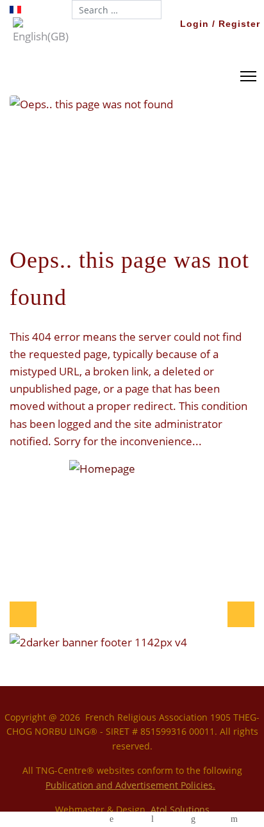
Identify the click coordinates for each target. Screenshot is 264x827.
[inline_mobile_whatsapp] (111, 819)
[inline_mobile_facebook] (30, 819)
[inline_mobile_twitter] (71, 819)
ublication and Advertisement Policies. (133, 785)
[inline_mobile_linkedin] (193, 819)
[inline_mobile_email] (233, 819)
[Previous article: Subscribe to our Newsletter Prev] (23, 614)
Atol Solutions (180, 809)
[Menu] (246, 76)
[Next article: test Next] (240, 614)
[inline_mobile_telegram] (152, 819)
